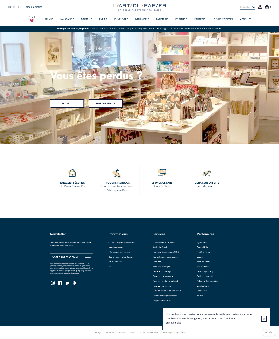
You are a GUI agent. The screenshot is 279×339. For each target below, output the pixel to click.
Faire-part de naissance (163, 276)
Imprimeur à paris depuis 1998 (166, 252)
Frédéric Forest (203, 252)
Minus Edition (203, 267)
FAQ (110, 267)
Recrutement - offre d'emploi (121, 257)
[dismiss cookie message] (264, 319)
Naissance (110, 333)
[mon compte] (260, 7)
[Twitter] (67, 284)
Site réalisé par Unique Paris (172, 333)
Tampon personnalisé (162, 301)
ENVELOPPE (121, 19)
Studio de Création (161, 247)
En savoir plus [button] (173, 323)
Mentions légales (115, 247)
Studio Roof (202, 291)
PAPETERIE (162, 19)
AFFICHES (245, 19)
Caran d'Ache (202, 247)
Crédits (132, 333)
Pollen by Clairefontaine (207, 281)
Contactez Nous (162, 186)
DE (14, 7)
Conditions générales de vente (121, 243)
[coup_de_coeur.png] (31, 19)
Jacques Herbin (204, 262)
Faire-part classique (161, 267)
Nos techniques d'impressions (165, 257)
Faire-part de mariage (162, 272)
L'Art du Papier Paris (139, 7)
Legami (200, 257)
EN (19, 7)
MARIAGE (47, 19)
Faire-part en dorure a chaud (165, 281)
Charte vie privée (73, 273)
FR (9, 7)
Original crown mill (205, 276)
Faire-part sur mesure (162, 286)
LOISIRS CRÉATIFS (222, 19)
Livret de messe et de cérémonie (167, 291)
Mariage (97, 333)
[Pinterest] (74, 284)
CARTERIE (199, 19)
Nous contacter (115, 262)
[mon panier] (267, 7)
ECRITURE (181, 19)
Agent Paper (202, 243)
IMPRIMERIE (142, 19)
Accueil (67, 103)
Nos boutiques (34, 7)
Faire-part (157, 262)
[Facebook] (60, 284)
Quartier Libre (203, 286)
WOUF (200, 296)
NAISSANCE (67, 19)
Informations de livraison (119, 252)
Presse (122, 333)
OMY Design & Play (205, 272)
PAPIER (103, 19)
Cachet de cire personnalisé (165, 296)
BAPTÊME (86, 19)
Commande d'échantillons (164, 243)
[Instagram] (53, 284)
